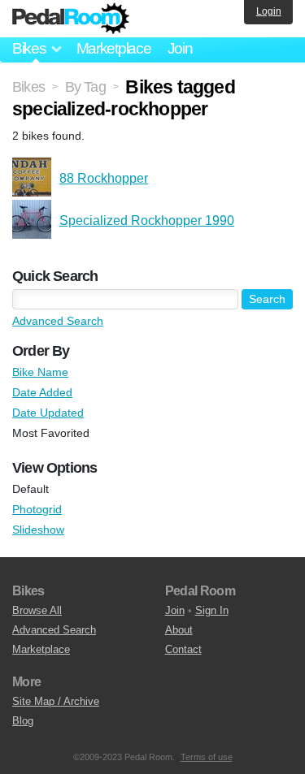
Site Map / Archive (55, 701)
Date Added (42, 392)
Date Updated (48, 412)
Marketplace (113, 48)
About (179, 630)
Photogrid (37, 509)
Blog (22, 721)
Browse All (37, 610)
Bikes (28, 87)
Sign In (212, 610)
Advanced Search (57, 320)
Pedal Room (70, 18)
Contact (183, 649)
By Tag (85, 87)
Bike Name (40, 371)
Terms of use (207, 757)
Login (268, 11)
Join (180, 48)
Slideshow (38, 529)
